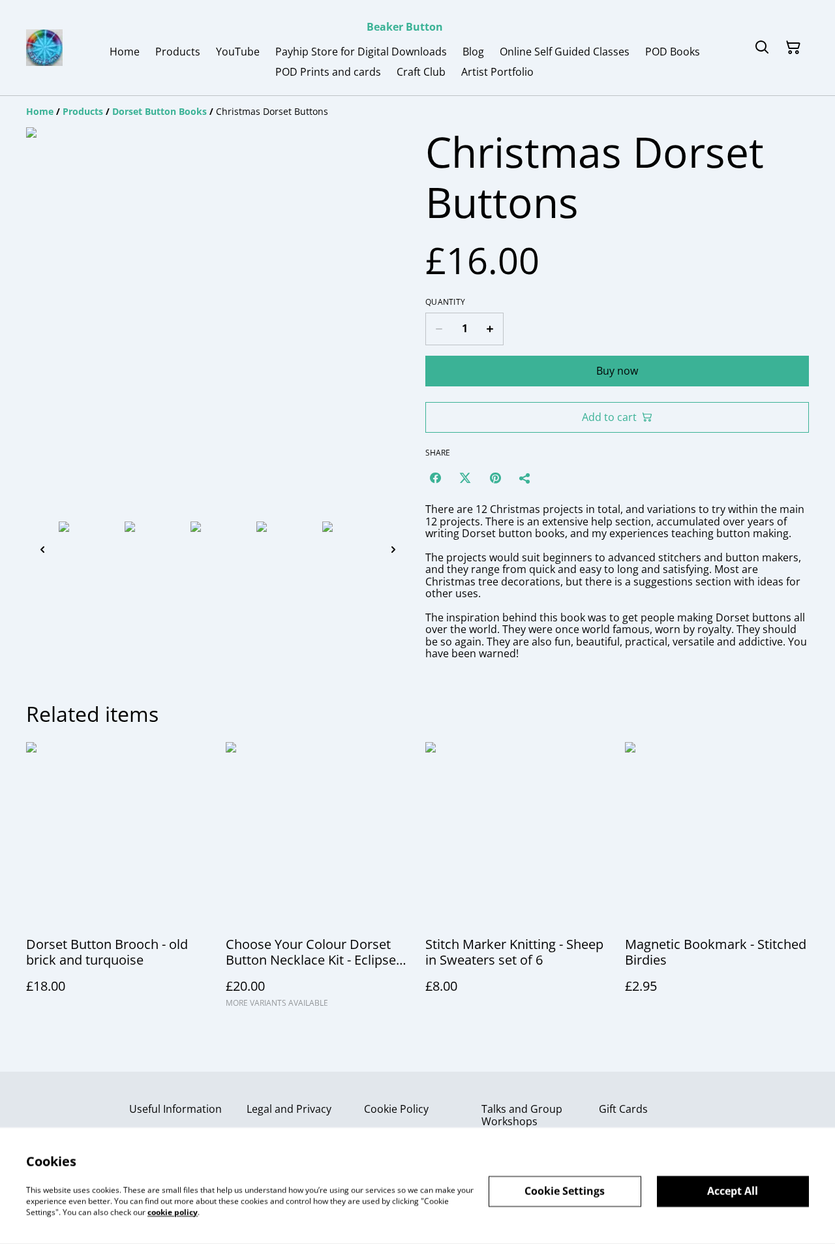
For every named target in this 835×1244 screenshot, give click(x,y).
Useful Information (175, 1109)
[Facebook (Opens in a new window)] (435, 478)
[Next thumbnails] (393, 549)
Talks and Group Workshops (521, 1115)
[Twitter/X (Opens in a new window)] (465, 478)
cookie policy (172, 1211)
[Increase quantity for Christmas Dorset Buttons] (490, 329)
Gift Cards (623, 1109)
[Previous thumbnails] (42, 549)
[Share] (525, 478)
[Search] (762, 47)
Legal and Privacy (289, 1109)
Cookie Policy (396, 1109)
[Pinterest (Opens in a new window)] (495, 478)
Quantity (445, 302)
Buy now (617, 371)
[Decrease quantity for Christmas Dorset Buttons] (438, 329)
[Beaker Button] (44, 47)
